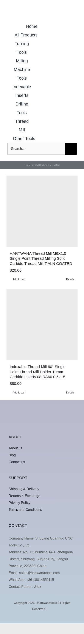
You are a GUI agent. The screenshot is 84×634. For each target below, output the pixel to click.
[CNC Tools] (41, 2)
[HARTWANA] (42, 416)
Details (70, 279)
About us (15, 448)
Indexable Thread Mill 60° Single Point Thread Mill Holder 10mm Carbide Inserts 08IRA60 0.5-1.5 (37, 372)
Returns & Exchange (24, 496)
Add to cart (19, 279)
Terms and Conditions (25, 509)
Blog (12, 455)
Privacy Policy (19, 503)
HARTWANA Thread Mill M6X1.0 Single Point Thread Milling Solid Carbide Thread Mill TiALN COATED (41, 258)
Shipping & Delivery (24, 489)
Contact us (17, 462)
